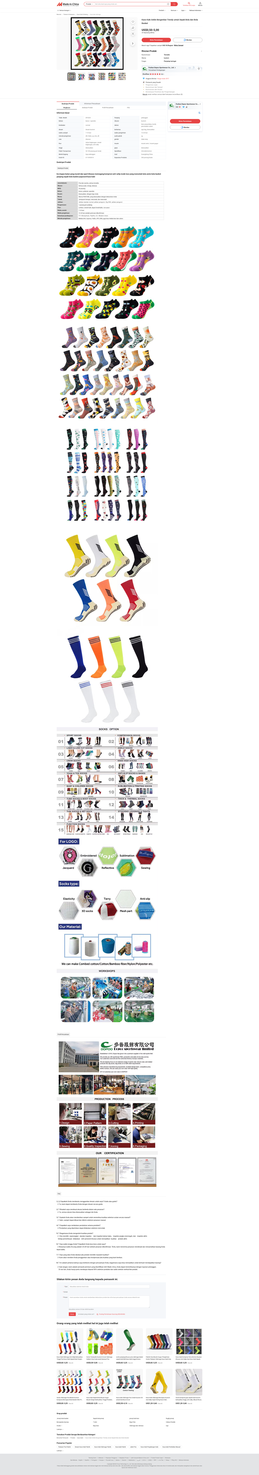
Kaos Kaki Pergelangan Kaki (149, 1447)
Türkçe (167, 1460)
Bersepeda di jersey (63, 1422)
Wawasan (167, 1458)
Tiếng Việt (174, 1460)
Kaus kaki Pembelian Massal (171, 1447)
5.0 (177, 107)
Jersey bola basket (62, 1418)
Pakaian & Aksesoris (69, 14)
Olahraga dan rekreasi (136, 1426)
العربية (138, 1460)
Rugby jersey (170, 1418)
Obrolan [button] (189, 40)
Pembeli (161, 10)
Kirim (72, 1314)
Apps (183, 10)
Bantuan (173, 10)
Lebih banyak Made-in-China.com (140, 1458)
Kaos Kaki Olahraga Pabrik (102, 1447)
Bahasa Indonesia (184, 1460)
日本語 (150, 1460)
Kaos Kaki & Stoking (82, 14)
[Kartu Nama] (199, 113)
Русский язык (110, 1460)
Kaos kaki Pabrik (120, 1447)
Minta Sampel (178, 45)
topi (167, 1426)
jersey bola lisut (134, 1418)
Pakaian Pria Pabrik (64, 1447)
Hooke (59, 1426)
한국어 (144, 1460)
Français (101, 1460)
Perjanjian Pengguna (111, 1458)
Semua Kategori (64, 10)
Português (94, 1460)
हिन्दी (155, 1460)
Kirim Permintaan (156, 40)
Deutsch (124, 1460)
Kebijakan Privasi (124, 1458)
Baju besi (96, 1426)
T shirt (95, 1422)
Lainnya (59, 1451)
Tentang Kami (92, 1458)
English (81, 1460)
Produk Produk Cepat (157, 1458)
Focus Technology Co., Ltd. (124, 1464)
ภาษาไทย (160, 1460)
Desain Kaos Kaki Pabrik (82, 1447)
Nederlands (131, 1460)
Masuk (200, 5)
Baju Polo (132, 1422)
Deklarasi (100, 1458)
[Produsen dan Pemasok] (68, 4)
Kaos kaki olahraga (95, 14)
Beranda (59, 14)
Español (87, 1460)
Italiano (118, 1460)
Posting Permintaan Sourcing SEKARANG (111, 1314)
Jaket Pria (133, 1447)
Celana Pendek (170, 1422)
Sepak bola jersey (98, 1418)
